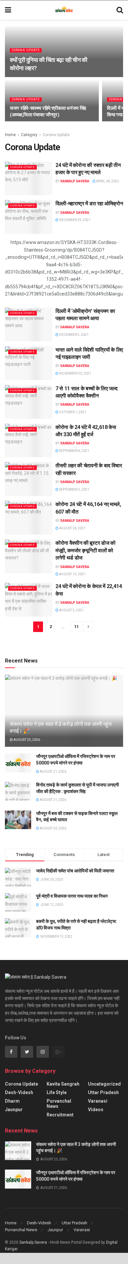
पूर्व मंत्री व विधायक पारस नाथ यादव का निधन (72, 896)
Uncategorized (104, 1084)
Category (29, 135)
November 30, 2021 (74, 373)
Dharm (12, 1101)
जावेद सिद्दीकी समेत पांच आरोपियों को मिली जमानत (75, 870)
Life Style (57, 1092)
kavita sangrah (63, 1084)
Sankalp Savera (74, 181)
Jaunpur (14, 1109)
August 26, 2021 (72, 528)
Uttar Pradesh (103, 1092)
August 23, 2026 (26, 740)
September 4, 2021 (73, 451)
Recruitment (60, 1114)
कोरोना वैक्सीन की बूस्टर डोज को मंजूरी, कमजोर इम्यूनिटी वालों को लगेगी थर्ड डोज (85, 550)
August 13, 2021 (72, 574)
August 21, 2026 (52, 771)
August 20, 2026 (52, 828)
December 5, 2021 (73, 334)
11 (76, 626)
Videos (95, 1109)
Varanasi (97, 1101)
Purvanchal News (59, 1103)
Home (10, 135)
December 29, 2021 (74, 220)
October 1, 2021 (72, 412)
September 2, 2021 (73, 489)
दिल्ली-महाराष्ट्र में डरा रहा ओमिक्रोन (89, 203)
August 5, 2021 (71, 610)
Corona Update (26, 50)
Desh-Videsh (19, 1092)
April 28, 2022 (107, 181)
